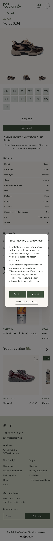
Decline (17, 294)
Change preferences (26, 302)
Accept (35, 294)
